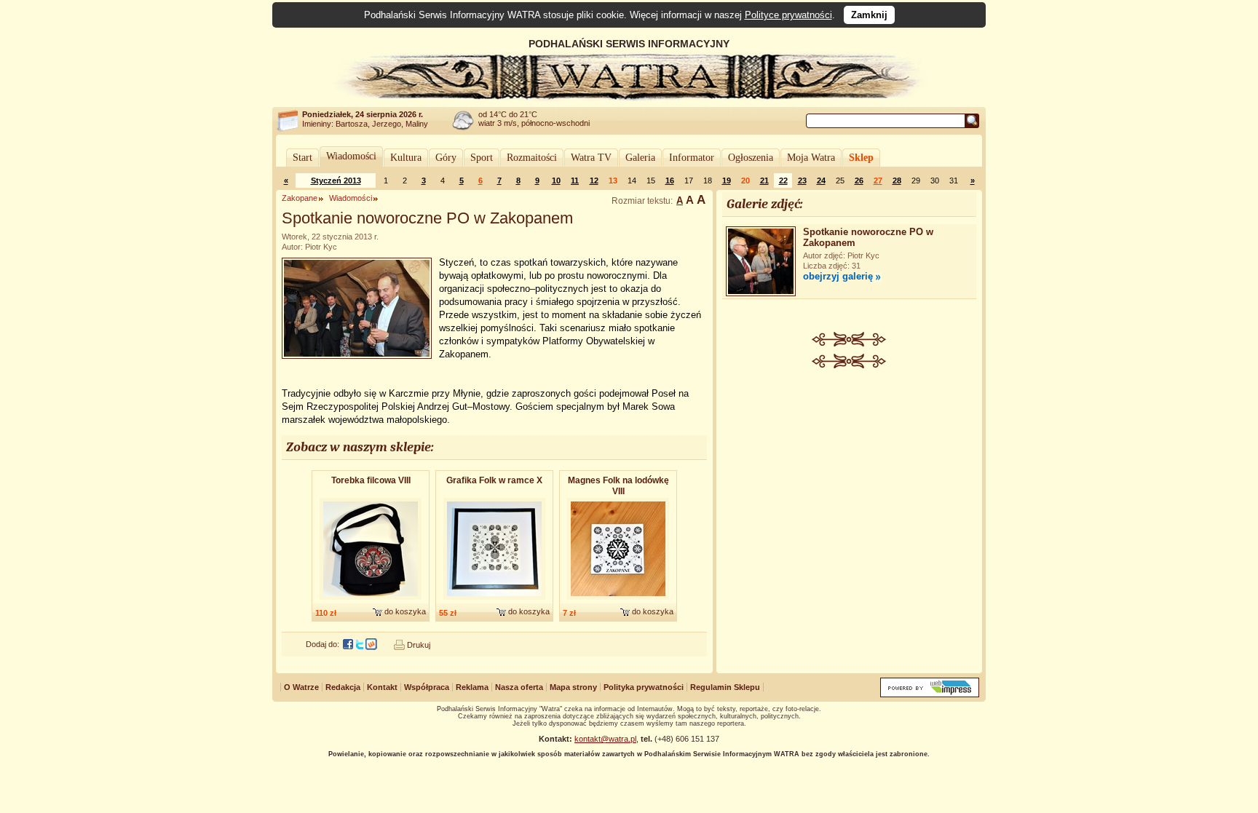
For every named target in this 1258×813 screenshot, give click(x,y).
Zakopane (299, 198)
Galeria (640, 157)
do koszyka (405, 611)
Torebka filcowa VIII (371, 480)
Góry (445, 157)
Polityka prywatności (644, 687)
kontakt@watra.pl (605, 738)
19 (726, 180)
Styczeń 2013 (336, 180)
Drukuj (418, 645)
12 (594, 180)
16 (669, 180)
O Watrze (301, 687)
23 (802, 180)
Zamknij (869, 14)
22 (783, 180)
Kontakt (382, 687)
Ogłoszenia (750, 157)
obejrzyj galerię (838, 276)
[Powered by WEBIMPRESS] (929, 694)
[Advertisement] (849, 477)
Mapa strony (573, 687)
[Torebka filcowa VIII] (371, 600)
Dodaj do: (322, 644)
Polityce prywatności (788, 14)
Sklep (861, 157)
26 (859, 180)
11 (575, 180)
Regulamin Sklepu (725, 687)
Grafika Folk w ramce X (494, 480)
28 (897, 180)
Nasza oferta (519, 687)
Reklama (472, 687)
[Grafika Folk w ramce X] (494, 600)
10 (556, 180)
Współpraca (426, 687)
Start (302, 157)
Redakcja (342, 687)
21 (764, 180)
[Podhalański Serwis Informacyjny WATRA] (629, 97)
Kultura (406, 157)
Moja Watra (811, 157)
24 (821, 180)
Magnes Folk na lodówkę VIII (618, 485)
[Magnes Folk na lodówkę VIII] (618, 600)
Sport (481, 157)
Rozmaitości (532, 157)
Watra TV (591, 157)
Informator (691, 157)
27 (878, 180)
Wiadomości (351, 156)
